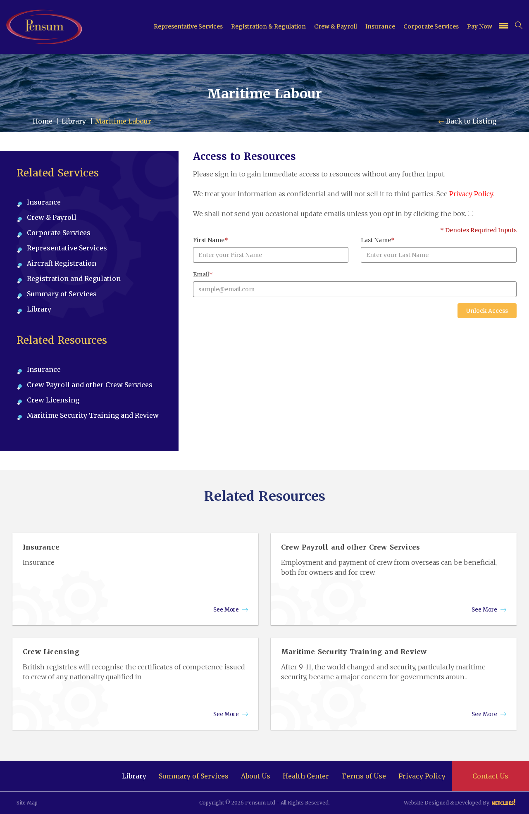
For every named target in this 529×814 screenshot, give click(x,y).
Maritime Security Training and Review (93, 415)
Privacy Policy (471, 194)
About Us (255, 776)
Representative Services (188, 26)
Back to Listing (470, 121)
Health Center (306, 776)
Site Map (27, 803)
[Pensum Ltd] (44, 27)
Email (203, 274)
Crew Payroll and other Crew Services (90, 385)
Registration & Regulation (268, 26)
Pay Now (479, 26)
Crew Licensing (53, 400)
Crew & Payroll (335, 26)
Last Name (378, 240)
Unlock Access (487, 310)
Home (42, 121)
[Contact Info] (503, 27)
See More (226, 609)
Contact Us (490, 776)
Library (74, 121)
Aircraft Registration (61, 263)
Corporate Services (431, 26)
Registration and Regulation (74, 278)
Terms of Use (363, 776)
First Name (210, 240)
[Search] (519, 25)
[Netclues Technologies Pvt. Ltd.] (504, 803)
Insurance (380, 26)
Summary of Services (62, 294)
